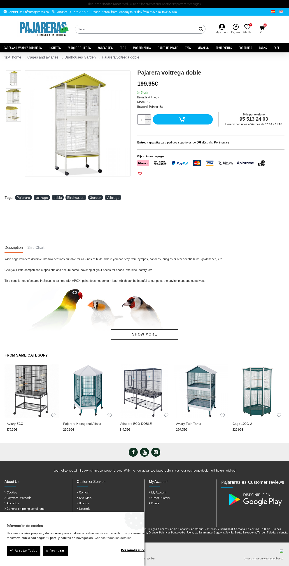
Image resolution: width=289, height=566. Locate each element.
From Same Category (26, 355)
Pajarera (23, 197)
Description (14, 247)
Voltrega (153, 97)
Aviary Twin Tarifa (188, 423)
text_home (13, 57)
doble (58, 197)
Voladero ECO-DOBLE (136, 423)
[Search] (200, 29)
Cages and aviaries (42, 57)
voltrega (41, 197)
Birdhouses (75, 197)
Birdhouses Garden (80, 57)
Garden (95, 197)
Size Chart (35, 247)
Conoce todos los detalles (113, 538)
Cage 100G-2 (242, 423)
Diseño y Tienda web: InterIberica (263, 558)
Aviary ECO (15, 423)
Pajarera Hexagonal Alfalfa (82, 423)
